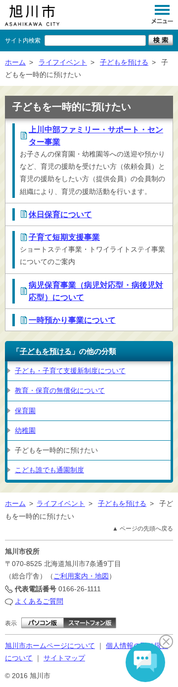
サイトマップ (64, 658)
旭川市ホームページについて (50, 645)
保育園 (25, 411)
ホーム (15, 62)
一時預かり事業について (72, 320)
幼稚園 (25, 430)
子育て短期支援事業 (64, 237)
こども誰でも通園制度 (49, 470)
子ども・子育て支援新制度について (70, 371)
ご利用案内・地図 (81, 576)
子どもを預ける (124, 62)
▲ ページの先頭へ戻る (142, 528)
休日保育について (60, 214)
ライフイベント (63, 62)
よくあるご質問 (39, 601)
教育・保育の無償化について (60, 390)
